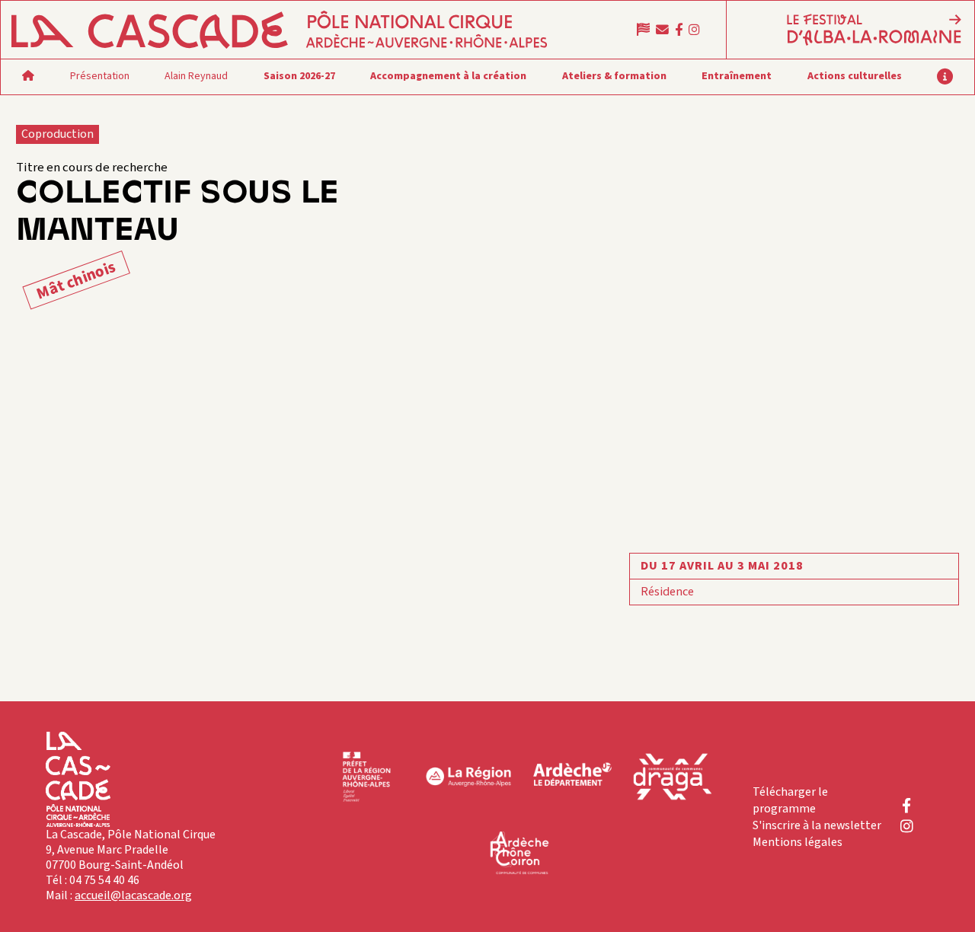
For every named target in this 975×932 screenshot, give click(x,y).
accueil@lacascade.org (133, 895)
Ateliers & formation (614, 76)
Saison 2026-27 (299, 76)
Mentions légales (797, 842)
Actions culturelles (854, 76)
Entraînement (737, 76)
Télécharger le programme (790, 800)
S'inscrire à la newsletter (817, 825)
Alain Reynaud (196, 76)
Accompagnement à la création (448, 76)
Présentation (99, 76)
